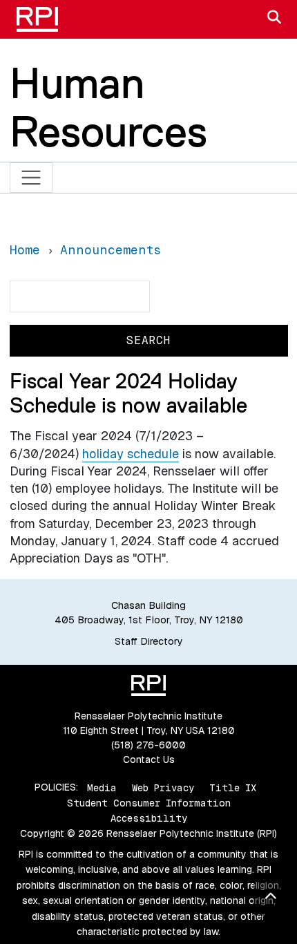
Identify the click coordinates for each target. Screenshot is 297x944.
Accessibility (149, 818)
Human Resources (108, 107)
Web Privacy (163, 787)
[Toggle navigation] (31, 177)
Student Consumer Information (149, 803)
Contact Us (149, 759)
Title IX (232, 787)
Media (102, 787)
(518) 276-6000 (148, 745)
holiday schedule (130, 454)
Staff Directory (149, 641)
